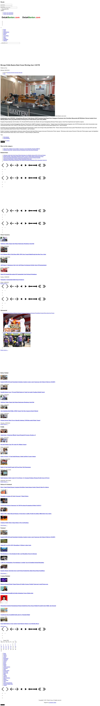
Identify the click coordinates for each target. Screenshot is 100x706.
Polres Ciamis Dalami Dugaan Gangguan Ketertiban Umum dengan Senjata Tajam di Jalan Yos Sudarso (25, 487)
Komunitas (5, 671)
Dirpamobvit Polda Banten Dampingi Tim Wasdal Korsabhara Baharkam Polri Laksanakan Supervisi (25, 160)
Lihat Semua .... (4, 525)
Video (4, 681)
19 (6, 647)
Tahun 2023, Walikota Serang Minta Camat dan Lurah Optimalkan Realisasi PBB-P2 (21, 148)
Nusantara (5, 668)
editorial (5, 676)
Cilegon (5, 655)
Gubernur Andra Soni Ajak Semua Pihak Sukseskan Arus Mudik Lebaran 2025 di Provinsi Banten (24, 155)
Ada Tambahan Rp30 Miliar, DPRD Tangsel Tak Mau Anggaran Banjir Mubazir (19, 411)
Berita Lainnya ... (4, 350)
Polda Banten (6, 137)
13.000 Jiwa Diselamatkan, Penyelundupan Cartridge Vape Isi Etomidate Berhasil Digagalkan (22, 562)
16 (15, 646)
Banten (4, 664)
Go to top (3, 704)
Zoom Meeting (6, 138)
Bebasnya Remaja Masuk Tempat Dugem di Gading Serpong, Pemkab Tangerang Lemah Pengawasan (24, 584)
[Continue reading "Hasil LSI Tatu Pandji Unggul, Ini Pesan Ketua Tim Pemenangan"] (4, 464)
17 (1, 647)
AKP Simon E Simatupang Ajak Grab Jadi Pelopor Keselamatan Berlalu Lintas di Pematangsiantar (24, 265)
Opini (4, 669)
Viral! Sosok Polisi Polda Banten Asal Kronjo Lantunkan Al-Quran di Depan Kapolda (21, 157)
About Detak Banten (7, 682)
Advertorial (5, 680)
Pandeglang (5, 658)
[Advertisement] (41, 53)
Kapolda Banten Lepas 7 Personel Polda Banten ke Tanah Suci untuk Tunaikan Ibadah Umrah (23, 392)
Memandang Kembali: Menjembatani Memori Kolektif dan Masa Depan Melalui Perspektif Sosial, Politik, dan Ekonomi (28, 605)
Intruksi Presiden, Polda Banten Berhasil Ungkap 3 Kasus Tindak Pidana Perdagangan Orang (23, 156)
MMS (4, 674)
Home (4, 653)
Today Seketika (6, 677)
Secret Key (3, 7)
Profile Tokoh (6, 670)
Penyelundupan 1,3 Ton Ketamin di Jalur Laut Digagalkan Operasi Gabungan (19, 553)
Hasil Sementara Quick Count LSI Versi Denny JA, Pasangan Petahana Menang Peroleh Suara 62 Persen (25, 477)
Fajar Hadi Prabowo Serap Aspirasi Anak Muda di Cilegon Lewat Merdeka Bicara (20, 623)
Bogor (4, 663)
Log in (2, 10)
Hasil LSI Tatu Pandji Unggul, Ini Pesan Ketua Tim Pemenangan (16, 467)
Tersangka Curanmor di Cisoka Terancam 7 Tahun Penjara (14, 496)
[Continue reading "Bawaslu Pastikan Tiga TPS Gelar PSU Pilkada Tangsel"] (4, 441)
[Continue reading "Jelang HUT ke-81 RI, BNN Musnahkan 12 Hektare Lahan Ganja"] (4, 542)
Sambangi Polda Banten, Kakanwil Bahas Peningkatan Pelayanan (17, 158)
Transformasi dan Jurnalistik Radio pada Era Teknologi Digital (15, 614)
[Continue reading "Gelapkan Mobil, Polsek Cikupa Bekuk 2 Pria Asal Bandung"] (4, 520)
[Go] (1, 43)
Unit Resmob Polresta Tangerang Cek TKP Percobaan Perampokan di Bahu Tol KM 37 (21, 505)
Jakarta (4, 665)
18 (3, 647)
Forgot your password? (8, 14)
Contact (5, 685)
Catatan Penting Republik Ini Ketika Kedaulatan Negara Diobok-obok (17, 593)
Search (3, 43)
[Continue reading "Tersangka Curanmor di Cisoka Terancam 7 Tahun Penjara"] (4, 493)
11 (3, 646)
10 (1, 646)
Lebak (4, 657)
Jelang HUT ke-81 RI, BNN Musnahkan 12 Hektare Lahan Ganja (16, 545)
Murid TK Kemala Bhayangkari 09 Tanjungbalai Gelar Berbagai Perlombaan (19, 274)
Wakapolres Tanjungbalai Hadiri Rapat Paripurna (12, 279)
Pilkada (4, 679)
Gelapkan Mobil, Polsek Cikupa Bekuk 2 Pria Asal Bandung (15, 522)
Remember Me (5, 9)
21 (10, 647)
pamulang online (52, 702)
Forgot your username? (8, 12)
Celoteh (5, 675)
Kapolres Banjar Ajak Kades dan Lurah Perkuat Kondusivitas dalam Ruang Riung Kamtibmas (23, 570)
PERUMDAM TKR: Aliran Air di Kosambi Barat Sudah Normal (17, 332)
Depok (4, 662)
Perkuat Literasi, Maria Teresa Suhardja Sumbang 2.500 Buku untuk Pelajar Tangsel (20, 420)
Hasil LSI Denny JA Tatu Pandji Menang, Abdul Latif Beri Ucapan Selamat (18, 456)
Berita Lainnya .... (4, 283)
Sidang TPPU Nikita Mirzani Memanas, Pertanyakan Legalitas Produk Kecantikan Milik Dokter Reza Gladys (26, 513)
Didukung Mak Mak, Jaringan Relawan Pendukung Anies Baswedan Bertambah (20, 150)
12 (6, 646)
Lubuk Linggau (6, 666)
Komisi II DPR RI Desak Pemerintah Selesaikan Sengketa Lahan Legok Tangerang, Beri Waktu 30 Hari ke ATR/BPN (28, 381)
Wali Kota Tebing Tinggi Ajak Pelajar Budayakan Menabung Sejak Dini (17, 243)
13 (8, 646)
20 (8, 647)
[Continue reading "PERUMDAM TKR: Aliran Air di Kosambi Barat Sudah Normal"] (16, 346)
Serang (7, 140)
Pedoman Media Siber (8, 684)
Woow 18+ (5, 673)
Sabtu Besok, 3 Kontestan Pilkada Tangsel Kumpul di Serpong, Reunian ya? (18, 435)
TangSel (5, 660)
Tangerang (5, 659)
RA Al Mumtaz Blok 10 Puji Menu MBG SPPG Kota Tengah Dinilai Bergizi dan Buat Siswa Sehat (23, 254)
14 (10, 646)
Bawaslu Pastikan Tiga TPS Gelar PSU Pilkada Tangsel (13, 444)
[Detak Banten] (21, 19)
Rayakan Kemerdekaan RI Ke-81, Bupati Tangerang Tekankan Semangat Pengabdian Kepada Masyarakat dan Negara (28, 313)
